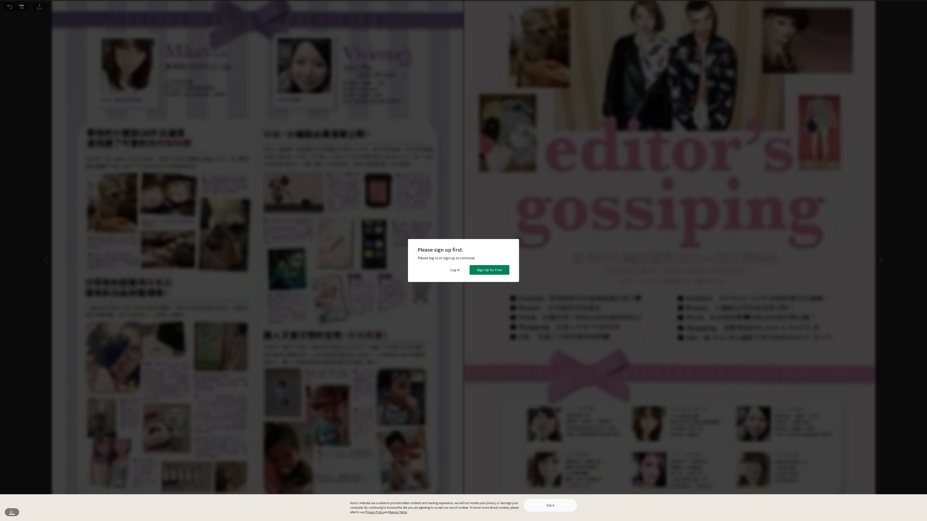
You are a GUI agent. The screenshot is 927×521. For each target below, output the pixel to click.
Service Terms (398, 512)
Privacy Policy (374, 512)
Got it (550, 505)
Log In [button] (455, 270)
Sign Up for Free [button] (489, 270)
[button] (9, 7)
